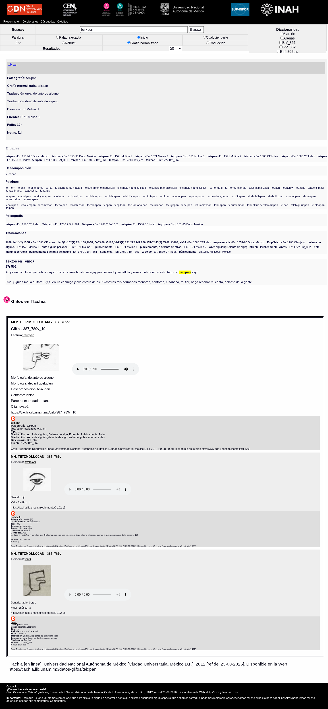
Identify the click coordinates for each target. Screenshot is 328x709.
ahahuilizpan (275, 196)
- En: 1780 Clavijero (126, 160)
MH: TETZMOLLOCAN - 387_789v (40, 322)
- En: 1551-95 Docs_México (27, 156)
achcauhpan (75, 196)
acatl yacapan (42, 196)
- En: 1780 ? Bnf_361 (50, 160)
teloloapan (318, 205)
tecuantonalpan (137, 205)
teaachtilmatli (316, 187)
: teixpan (28, 335)
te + (12, 187)
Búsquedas (48, 21)
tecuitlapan (156, 205)
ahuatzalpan (13, 199)
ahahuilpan (293, 196)
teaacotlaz (31, 190)
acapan (10, 196)
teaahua (45, 190)
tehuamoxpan (203, 205)
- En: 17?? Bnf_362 (162, 160)
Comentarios (58, 700)
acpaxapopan (197, 196)
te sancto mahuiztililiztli (193, 187)
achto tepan (150, 196)
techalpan (61, 205)
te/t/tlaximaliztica (259, 187)
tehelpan (186, 205)
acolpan (165, 196)
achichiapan (112, 196)
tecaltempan (28, 205)
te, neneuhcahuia (235, 187)
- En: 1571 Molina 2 (224, 156)
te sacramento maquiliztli (100, 187)
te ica (49, 187)
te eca (21, 187)
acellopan (59, 196)
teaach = (287, 187)
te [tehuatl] (216, 187)
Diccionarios (30, 21)
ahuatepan (309, 196)
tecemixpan (45, 205)
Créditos (62, 21)
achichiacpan (94, 196)
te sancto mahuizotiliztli (163, 187)
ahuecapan (31, 199)
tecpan (108, 205)
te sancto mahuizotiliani (131, 187)
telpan (10, 208)
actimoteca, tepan (218, 196)
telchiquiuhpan (300, 205)
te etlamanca (35, 187)
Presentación (11, 21)
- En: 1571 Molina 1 (115, 156)
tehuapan (220, 205)
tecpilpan (120, 205)
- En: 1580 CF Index (261, 156)
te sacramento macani (68, 187)
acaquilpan (24, 196)
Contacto (11, 686)
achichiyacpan (131, 196)
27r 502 (11, 266)
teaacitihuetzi (14, 190)
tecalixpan (12, 205)
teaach (276, 187)
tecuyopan (172, 205)
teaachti (300, 187)
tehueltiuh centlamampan (262, 205)
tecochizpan (77, 205)
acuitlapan (238, 196)
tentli (28, 559)
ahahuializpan (256, 196)
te (7, 187)
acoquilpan (179, 196)
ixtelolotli (30, 462)
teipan (284, 205)
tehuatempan (236, 205)
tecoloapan (94, 205)
